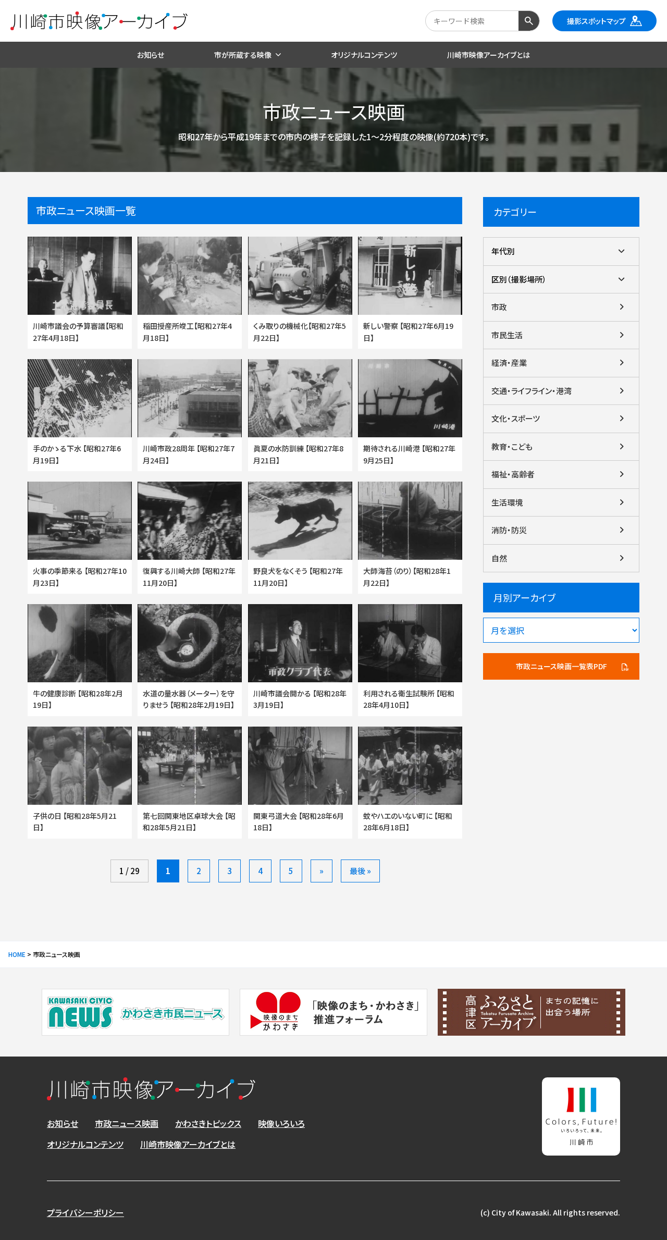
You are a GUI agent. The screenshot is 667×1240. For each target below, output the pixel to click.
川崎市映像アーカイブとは (188, 1144)
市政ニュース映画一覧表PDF (561, 666)
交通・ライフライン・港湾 (531, 390)
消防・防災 (509, 529)
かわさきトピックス (208, 1123)
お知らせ (62, 1123)
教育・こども (512, 446)
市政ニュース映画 (126, 1123)
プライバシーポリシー (85, 1212)
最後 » (360, 870)
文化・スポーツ (515, 418)
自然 (499, 558)
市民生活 (507, 334)
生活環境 (507, 502)
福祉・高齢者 (513, 474)
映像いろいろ (281, 1123)
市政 (499, 306)
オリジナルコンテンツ (85, 1144)
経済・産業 (509, 362)
